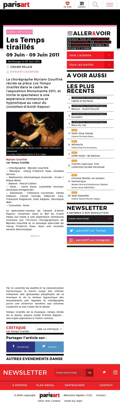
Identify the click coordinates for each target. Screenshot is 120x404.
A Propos (19, 385)
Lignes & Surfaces (82, 100)
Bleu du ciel (79, 125)
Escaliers (77, 117)
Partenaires (75, 385)
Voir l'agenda (90, 55)
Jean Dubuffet (80, 195)
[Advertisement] (35, 260)
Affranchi (77, 144)
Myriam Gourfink (24, 71)
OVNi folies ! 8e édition (86, 155)
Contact (106, 385)
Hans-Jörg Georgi (82, 133)
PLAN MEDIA (45, 385)
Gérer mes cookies (49, 400)
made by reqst (73, 400)
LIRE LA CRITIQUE (49, 329)
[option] (35, 134)
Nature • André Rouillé (85, 109)
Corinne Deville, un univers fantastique (88, 180)
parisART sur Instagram (93, 240)
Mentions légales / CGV (78, 395)
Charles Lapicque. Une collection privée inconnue (88, 165)
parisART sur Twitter (87, 231)
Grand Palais (21, 67)
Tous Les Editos (90, 64)
